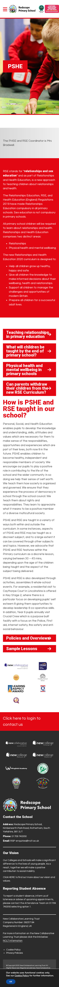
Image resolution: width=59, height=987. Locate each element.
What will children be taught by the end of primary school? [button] (25, 351)
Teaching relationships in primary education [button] (27, 334)
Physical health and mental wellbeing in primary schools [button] (24, 369)
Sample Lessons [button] (21, 648)
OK (10, 981)
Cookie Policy (13, 950)
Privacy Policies (14, 953)
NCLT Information (12, 940)
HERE (12, 877)
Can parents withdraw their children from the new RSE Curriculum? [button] (27, 388)
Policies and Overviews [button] (27, 638)
